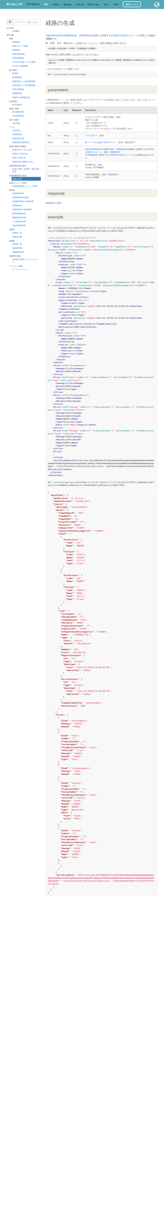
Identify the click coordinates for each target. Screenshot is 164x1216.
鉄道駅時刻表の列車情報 (22, 201)
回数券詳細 (17, 236)
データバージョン (20, 269)
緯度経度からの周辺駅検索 (23, 81)
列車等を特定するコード (125, 35)
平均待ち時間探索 (20, 66)
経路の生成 (17, 178)
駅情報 (15, 73)
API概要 (15, 31)
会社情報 (16, 123)
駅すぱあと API (14, 4)
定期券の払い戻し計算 (22, 149)
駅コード (89, 142)
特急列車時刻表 (19, 225)
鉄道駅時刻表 (18, 193)
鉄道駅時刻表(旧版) (20, 197)
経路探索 (16, 41)
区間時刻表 (17, 205)
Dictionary (93, 4)
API (46, 4)
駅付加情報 (17, 104)
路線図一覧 (17, 243)
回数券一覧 (17, 232)
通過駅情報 (17, 93)
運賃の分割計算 (19, 157)
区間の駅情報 (18, 89)
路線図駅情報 (18, 252)
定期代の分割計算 (20, 153)
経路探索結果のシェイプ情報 (24, 186)
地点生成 (16, 130)
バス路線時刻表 (19, 221)
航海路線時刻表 (19, 217)
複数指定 (129, 142)
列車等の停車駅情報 (21, 97)
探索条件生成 (18, 138)
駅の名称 (104, 142)
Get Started (33, 4)
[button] (157, 5)
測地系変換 (17, 134)
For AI (79, 4)
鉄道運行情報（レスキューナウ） (24, 260)
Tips (106, 4)
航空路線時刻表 (19, 213)
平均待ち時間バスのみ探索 (23, 62)
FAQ (115, 4)
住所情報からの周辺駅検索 (23, 85)
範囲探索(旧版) (18, 53)
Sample (68, 4)
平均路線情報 (18, 115)
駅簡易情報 (17, 77)
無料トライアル (132, 4)
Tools (56, 4)
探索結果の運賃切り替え (22, 161)
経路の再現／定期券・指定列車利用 (25, 170)
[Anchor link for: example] (65, 216)
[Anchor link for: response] (67, 193)
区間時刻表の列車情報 (22, 209)
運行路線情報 (18, 111)
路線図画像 (17, 248)
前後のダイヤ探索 (20, 45)
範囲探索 (16, 49)
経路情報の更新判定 (21, 142)
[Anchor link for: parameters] (70, 89)
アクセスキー (91, 135)
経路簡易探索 (18, 58)
